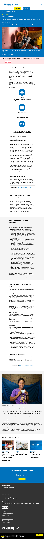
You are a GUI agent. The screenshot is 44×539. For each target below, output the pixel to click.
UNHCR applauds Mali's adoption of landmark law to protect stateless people (35, 456)
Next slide (40, 445)
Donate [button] (18, 8)
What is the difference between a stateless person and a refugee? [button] (20, 196)
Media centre (5, 517)
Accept (39, 534)
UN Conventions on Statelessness (26, 365)
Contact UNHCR (5, 515)
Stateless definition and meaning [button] (17, 176)
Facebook (3, 498)
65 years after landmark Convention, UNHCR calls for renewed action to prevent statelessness (8, 456)
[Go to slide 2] (22, 463)
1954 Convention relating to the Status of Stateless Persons (21, 188)
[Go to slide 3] (23, 463)
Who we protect (14, 11)
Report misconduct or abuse (7, 519)
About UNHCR (8, 11)
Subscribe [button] (5, 507)
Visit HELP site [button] (8, 62)
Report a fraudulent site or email (8, 520)
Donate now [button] (22, 478)
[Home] (8, 4)
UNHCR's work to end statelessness (25, 351)
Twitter (8, 498)
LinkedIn (16, 498)
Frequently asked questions (7, 513)
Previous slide (3, 445)
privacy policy (3, 536)
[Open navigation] (2, 4)
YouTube (11, 498)
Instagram (5, 498)
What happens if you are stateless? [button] (18, 136)
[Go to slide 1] (21, 463)
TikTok (13, 498)
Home (3, 11)
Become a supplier (6, 522)
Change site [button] (12, 1)
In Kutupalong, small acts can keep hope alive (22, 454)
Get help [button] (27, 8)
